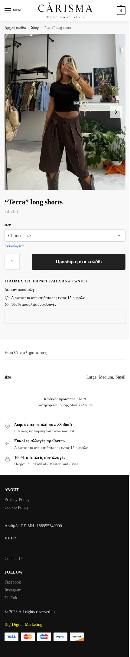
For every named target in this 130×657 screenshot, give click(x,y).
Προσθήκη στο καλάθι (79, 261)
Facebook (13, 582)
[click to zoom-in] (65, 112)
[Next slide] (116, 112)
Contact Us (14, 558)
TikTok (11, 598)
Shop (35, 27)
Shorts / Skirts (81, 405)
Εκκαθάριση (14, 246)
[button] (120, 10)
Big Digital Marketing (23, 624)
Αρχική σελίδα (15, 27)
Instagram (13, 590)
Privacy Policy (17, 499)
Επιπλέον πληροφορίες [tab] (26, 352)
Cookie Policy (17, 507)
